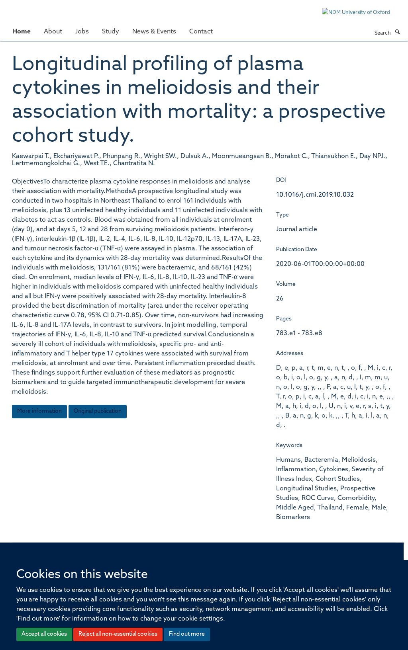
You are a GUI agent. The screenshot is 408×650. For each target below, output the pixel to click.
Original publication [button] (98, 411)
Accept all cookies (44, 634)
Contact (201, 32)
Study (110, 32)
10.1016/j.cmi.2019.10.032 (315, 195)
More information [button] (39, 411)
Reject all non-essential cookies (117, 634)
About (53, 32)
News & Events (154, 32)
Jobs (82, 32)
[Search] (397, 32)
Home (21, 32)
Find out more (187, 634)
